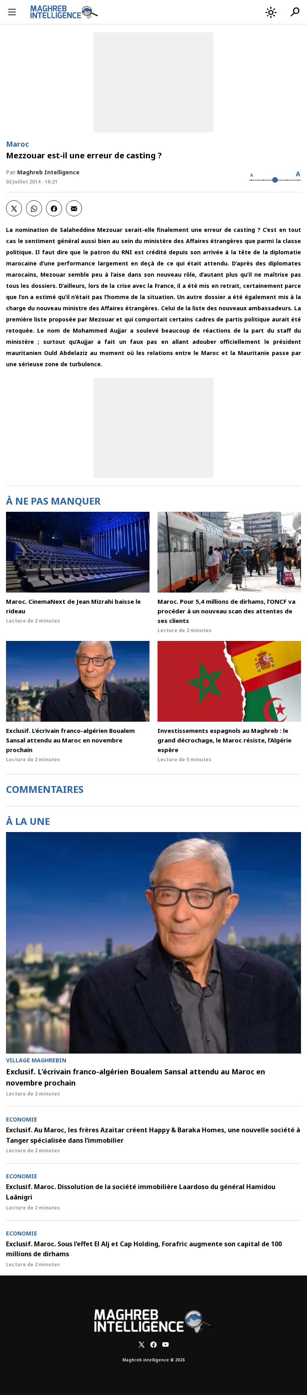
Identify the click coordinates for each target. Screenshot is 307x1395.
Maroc (17, 144)
